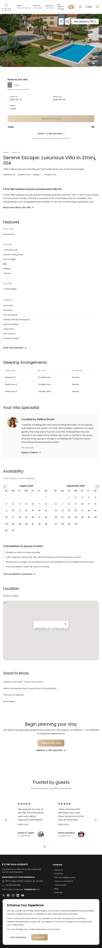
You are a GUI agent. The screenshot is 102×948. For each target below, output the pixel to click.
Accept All (39, 937)
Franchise (58, 873)
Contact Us (29, 889)
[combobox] (61, 9)
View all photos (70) (85, 21)
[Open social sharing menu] (67, 21)
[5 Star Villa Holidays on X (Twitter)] (3, 895)
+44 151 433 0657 (13, 885)
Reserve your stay (51, 742)
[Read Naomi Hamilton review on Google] (64, 803)
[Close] (65, 624)
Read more (23, 824)
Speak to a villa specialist (51, 133)
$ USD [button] (89, 7)
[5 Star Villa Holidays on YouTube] (22, 895)
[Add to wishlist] (61, 21)
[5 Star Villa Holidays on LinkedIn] (17, 895)
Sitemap (58, 892)
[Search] (71, 7)
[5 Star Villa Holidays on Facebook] (8, 895)
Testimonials (60, 885)
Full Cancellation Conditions (18, 574)
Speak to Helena (29, 452)
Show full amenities (13, 347)
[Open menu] (97, 7)
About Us (58, 870)
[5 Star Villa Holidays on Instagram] (13, 895)
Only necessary (18, 937)
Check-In (13, 97)
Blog (56, 888)
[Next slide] (96, 820)
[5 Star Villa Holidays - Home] (6, 7)
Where (19, 6)
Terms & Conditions (63, 881)
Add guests (60, 6)
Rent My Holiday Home (64, 877)
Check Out (49, 6)
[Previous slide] (6, 820)
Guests (13, 106)
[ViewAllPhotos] (51, 40)
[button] (80, 7)
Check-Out (57, 97)
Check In (36, 6)
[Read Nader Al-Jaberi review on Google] (24, 803)
